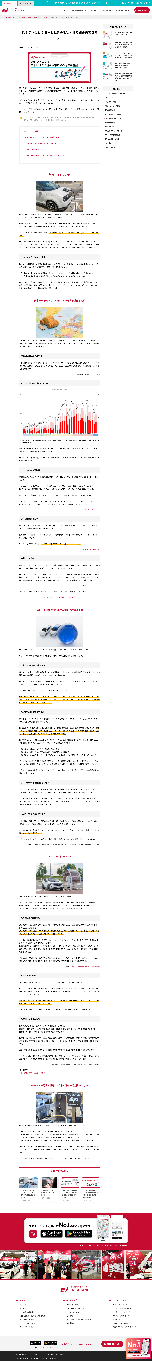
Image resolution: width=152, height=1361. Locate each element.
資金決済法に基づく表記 (55, 1354)
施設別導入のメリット (113, 118)
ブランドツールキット (27, 1327)
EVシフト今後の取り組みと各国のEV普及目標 (39, 143)
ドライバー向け (110, 102)
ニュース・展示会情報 (27, 1323)
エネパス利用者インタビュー (115, 93)
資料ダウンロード (144, 3)
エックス (73, 1344)
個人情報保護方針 (21, 1354)
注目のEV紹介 (110, 147)
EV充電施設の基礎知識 (113, 114)
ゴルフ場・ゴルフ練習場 (75, 1308)
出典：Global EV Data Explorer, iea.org (91, 510)
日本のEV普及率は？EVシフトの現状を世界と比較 (41, 137)
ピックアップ (110, 98)
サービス (23, 1305)
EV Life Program (118, 1319)
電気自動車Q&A (111, 127)
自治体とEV (109, 143)
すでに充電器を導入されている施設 (78, 1319)
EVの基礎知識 (110, 110)
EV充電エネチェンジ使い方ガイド (124, 1327)
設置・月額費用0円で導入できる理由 (32, 1316)
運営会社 (37, 1354)
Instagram (89, 1344)
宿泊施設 (69, 1316)
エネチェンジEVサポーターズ (122, 1308)
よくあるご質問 (64, 1344)
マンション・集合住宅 (74, 1312)
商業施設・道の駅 (72, 1305)
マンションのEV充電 (112, 106)
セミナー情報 (129, 3)
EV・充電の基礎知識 (27, 1312)
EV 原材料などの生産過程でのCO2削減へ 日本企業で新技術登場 (85, 966)
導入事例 (23, 1308)
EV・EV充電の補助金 (112, 135)
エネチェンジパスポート (120, 1316)
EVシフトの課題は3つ (31, 149)
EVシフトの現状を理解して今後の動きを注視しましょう (43, 155)
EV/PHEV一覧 (110, 122)
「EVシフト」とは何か (31, 131)
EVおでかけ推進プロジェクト (122, 1323)
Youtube (81, 1344)
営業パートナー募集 (27, 1319)
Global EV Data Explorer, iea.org (92, 549)
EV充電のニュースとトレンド (115, 131)
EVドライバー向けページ (121, 1305)
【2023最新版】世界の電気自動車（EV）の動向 (59, 597)
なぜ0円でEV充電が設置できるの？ (34, 1073)
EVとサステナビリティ (113, 139)
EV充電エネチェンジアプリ (121, 1312)
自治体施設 (70, 1323)
